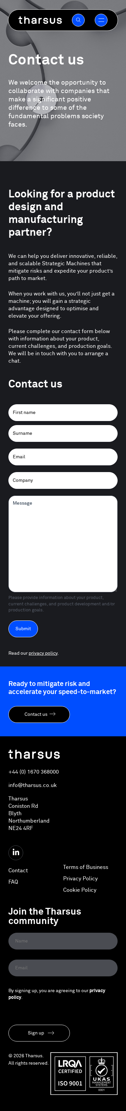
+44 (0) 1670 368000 (33, 772)
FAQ (13, 882)
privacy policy (43, 653)
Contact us (36, 714)
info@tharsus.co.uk (32, 785)
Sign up (36, 1033)
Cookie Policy (79, 890)
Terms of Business (85, 867)
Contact (18, 870)
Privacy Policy (80, 878)
